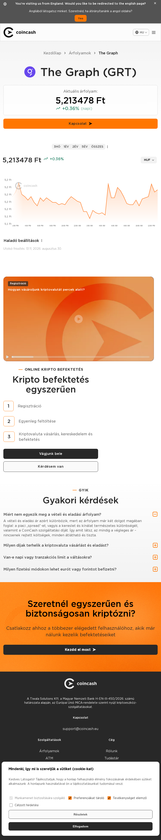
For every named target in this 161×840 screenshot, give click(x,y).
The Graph (108, 53)
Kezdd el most (78, 650)
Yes (80, 18)
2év (75, 146)
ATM (49, 758)
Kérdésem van (51, 467)
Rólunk (112, 751)
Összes (97, 146)
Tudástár (111, 758)
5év (85, 146)
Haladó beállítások (21, 240)
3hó (57, 146)
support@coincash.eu (80, 729)
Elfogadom (80, 826)
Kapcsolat (78, 124)
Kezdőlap (52, 53)
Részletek (80, 814)
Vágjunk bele (50, 454)
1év (66, 146)
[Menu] (153, 32)
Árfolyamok (80, 53)
